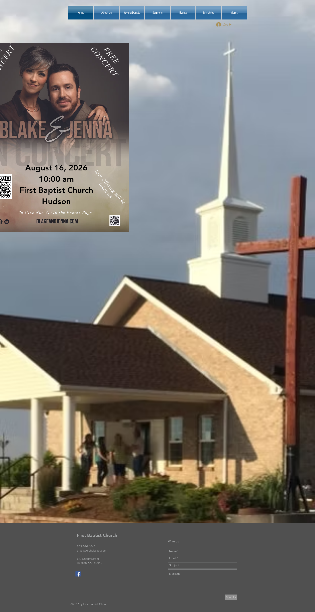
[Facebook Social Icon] (78, 573)
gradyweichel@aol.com (91, 550)
